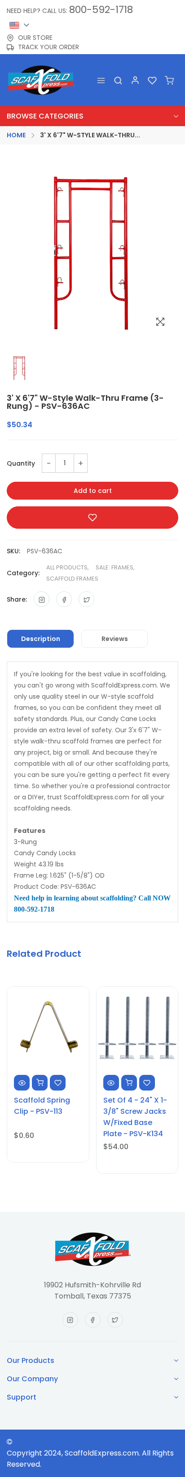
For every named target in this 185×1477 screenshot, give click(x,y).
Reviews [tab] (114, 638)
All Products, (67, 567)
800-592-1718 (101, 10)
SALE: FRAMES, (115, 567)
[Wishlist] (152, 80)
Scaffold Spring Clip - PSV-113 (42, 1105)
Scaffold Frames (72, 578)
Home (16, 135)
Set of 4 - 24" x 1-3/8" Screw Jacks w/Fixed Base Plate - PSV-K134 (135, 1117)
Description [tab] (40, 638)
